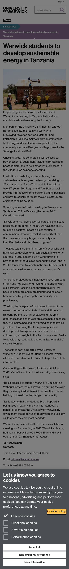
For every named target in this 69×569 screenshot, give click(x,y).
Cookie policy (56, 511)
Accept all (34, 547)
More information (34, 562)
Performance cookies (26, 537)
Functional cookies (24, 523)
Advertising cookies (25, 530)
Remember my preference (34, 554)
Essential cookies (22, 516)
